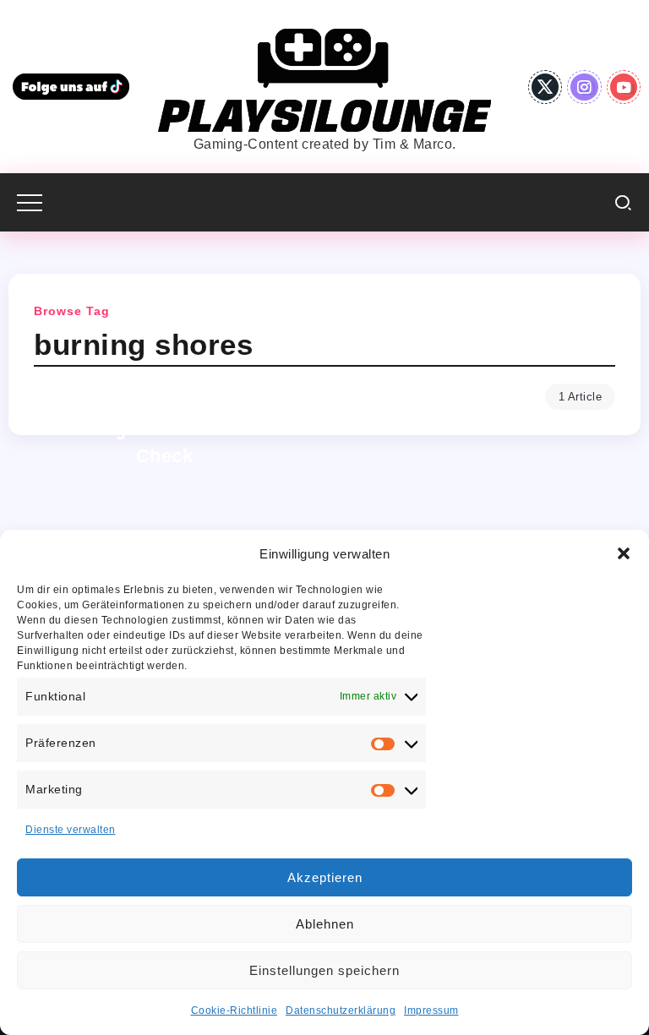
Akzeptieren (325, 877)
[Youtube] (624, 87)
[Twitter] (545, 87)
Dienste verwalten (70, 830)
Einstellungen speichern (324, 970)
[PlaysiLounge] (324, 79)
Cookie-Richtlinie (234, 1010)
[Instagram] (584, 87)
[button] (623, 553)
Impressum (431, 1010)
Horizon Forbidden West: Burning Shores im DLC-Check (164, 429)
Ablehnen (325, 924)
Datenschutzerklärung (340, 1010)
